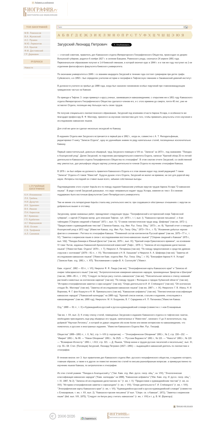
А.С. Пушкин (30, 40)
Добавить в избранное (44, 3)
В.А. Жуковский (32, 36)
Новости (28, 67)
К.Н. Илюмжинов (33, 194)
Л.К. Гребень (30, 198)
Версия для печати (185, 406)
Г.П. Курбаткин (31, 219)
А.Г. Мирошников (33, 223)
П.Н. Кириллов (31, 212)
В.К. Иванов (30, 209)
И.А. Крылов (30, 47)
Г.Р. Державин (31, 54)
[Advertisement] (131, 9)
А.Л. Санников (31, 233)
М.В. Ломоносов (32, 33)
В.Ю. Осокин (31, 226)
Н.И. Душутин (31, 202)
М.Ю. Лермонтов (33, 43)
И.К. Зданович (31, 205)
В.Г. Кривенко (31, 216)
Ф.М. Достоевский (33, 50)
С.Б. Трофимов (32, 230)
